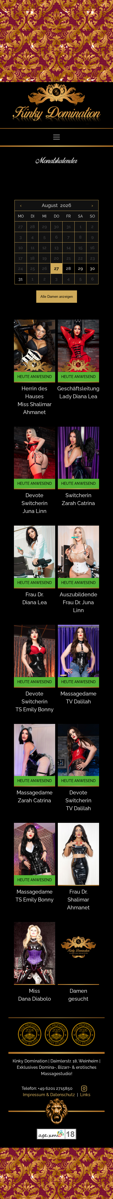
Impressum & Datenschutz (49, 1094)
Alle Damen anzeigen (56, 297)
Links (85, 1094)
